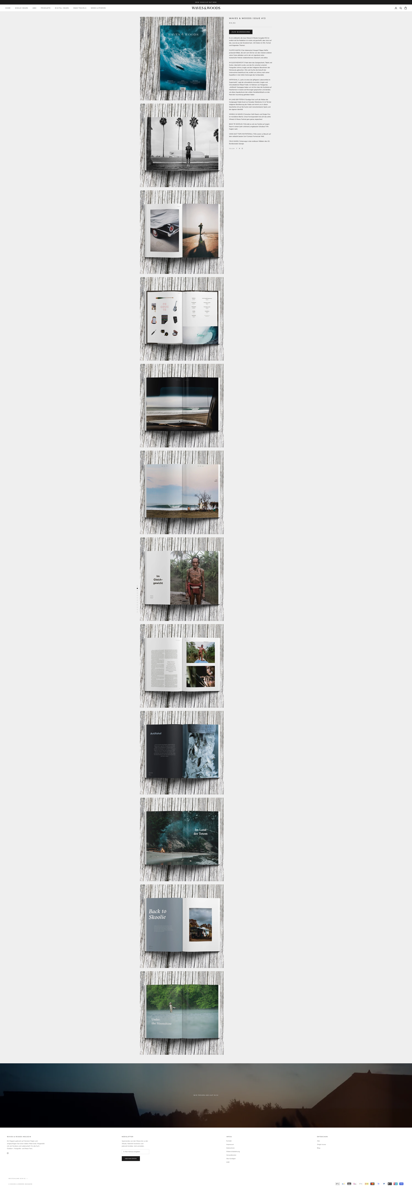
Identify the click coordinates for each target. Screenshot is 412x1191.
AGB (227, 1162)
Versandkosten (231, 1155)
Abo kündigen (231, 1159)
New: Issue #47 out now (206, 2)
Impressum (230, 1144)
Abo (318, 1141)
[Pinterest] (242, 148)
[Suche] (401, 8)
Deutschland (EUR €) (17, 1178)
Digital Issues (62, 8)
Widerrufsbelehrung (233, 1152)
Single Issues (21, 8)
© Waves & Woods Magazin (20, 1184)
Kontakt (229, 1141)
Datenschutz (230, 1148)
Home (8, 8)
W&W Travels (79, 8)
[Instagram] (7, 1153)
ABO (34, 8)
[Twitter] (239, 148)
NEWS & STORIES (98, 8)
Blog (318, 1148)
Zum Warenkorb (241, 32)
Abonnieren (131, 1158)
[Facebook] (236, 148)
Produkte (46, 8)
